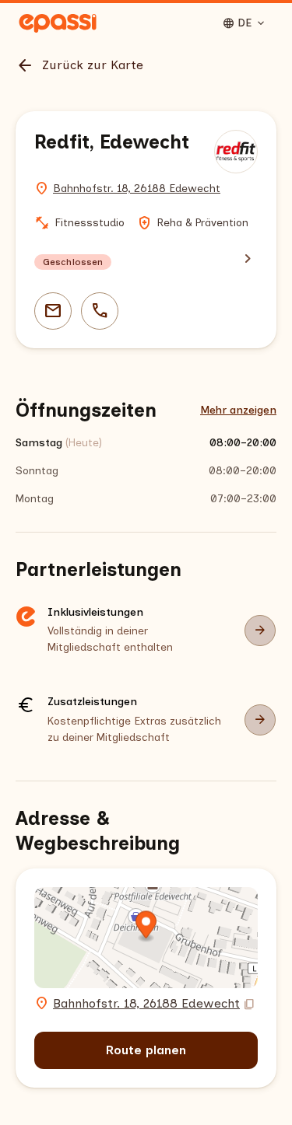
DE (244, 23)
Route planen (146, 1050)
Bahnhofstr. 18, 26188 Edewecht (136, 188)
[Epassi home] (58, 23)
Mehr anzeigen (238, 410)
